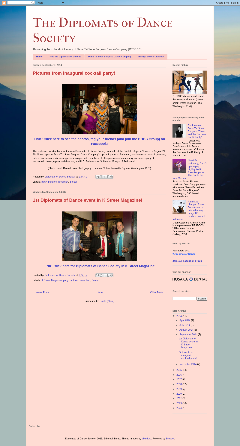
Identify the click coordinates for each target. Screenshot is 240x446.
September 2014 (188, 334)
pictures (52, 181)
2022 (179, 398)
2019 (179, 389)
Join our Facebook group (187, 260)
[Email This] (97, 177)
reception (63, 181)
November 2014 (188, 364)
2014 (179, 316)
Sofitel (73, 181)
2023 (179, 403)
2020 (179, 393)
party (44, 181)
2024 (179, 408)
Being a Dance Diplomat (151, 56)
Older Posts (156, 292)
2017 (179, 379)
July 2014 (185, 325)
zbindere (146, 438)
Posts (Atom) (107, 301)
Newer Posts (43, 292)
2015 (179, 370)
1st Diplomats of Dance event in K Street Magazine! (87, 200)
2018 (179, 384)
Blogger (170, 438)
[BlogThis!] (101, 177)
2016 (179, 374)
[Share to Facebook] (108, 177)
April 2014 (185, 320)
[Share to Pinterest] (111, 177)
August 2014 (186, 329)
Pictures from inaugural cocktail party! (74, 73)
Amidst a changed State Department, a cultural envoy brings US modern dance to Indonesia (189, 210)
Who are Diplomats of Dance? (65, 56)
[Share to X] (104, 177)
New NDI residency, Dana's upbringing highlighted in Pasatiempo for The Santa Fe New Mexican (189, 169)
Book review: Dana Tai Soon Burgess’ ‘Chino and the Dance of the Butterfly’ (197, 131)
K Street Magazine (51, 280)
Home (39, 56)
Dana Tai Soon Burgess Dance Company (109, 56)
